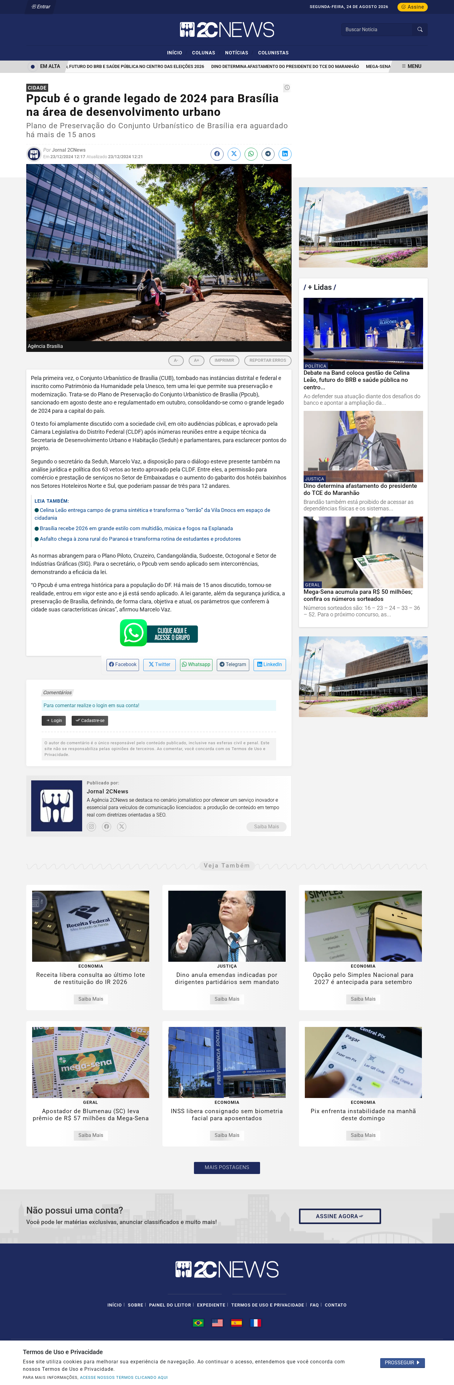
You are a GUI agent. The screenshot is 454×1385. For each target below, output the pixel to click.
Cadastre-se (92, 720)
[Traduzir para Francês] (256, 1323)
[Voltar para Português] (198, 1323)
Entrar (43, 7)
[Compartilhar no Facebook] (217, 154)
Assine (415, 7)
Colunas (206, 52)
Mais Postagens (227, 1167)
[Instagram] (91, 826)
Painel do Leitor (170, 1305)
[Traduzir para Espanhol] (236, 1323)
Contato (336, 1305)
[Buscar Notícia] (420, 29)
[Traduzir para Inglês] (217, 1323)
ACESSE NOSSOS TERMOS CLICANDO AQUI (124, 1377)
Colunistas (273, 53)
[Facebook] (106, 826)
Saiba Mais (266, 827)
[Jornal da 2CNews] (227, 29)
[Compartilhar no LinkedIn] (285, 154)
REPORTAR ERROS (268, 360)
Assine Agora (337, 1216)
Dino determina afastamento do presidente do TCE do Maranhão (271, 66)
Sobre (135, 1305)
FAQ (314, 1305)
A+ (196, 360)
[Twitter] (121, 826)
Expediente (211, 1305)
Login (56, 720)
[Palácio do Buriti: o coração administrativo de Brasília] (363, 227)
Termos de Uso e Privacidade (267, 1305)
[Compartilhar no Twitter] (234, 154)
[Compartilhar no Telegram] (268, 154)
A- (176, 360)
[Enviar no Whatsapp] (251, 154)
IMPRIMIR (224, 360)
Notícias (239, 52)
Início (177, 52)
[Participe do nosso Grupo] (158, 634)
